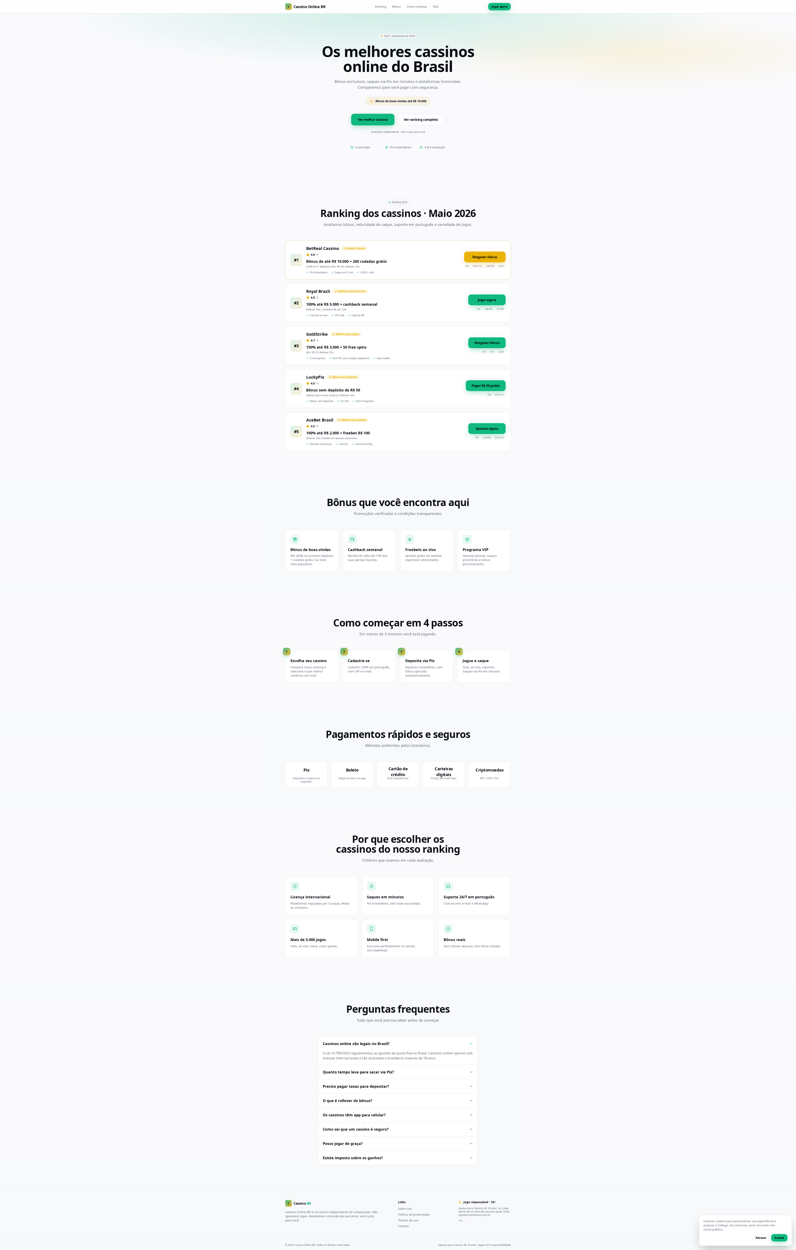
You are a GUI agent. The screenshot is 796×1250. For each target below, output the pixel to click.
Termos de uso (408, 1220)
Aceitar (779, 1238)
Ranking (380, 6)
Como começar (417, 6)
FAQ (436, 6)
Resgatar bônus (484, 257)
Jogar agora (499, 6)
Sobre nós (405, 1209)
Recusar (761, 1238)
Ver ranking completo (421, 119)
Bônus (396, 6)
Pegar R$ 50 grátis (486, 385)
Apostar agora (487, 428)
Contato (403, 1226)
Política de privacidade (414, 1214)
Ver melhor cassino (373, 119)
